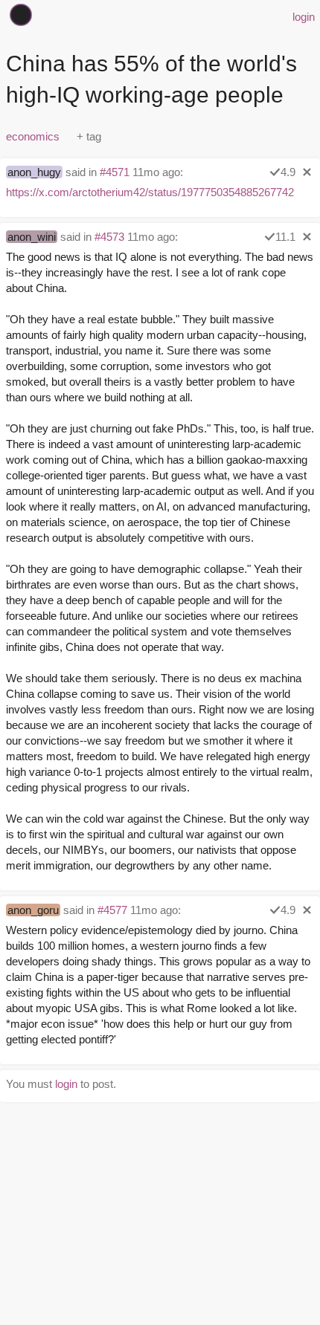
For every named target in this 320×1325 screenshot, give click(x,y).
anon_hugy (34, 172)
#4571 (114, 172)
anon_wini (31, 236)
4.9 (288, 172)
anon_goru (33, 910)
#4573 (109, 236)
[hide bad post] (307, 172)
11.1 (285, 236)
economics (33, 136)
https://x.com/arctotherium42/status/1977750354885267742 (150, 192)
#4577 (112, 910)
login (303, 16)
